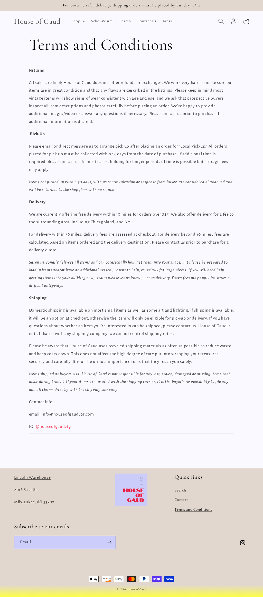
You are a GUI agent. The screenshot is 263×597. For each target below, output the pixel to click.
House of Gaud (136, 589)
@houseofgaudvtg (53, 426)
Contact (181, 500)
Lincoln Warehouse (32, 477)
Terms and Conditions (193, 510)
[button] (78, 21)
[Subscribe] (109, 542)
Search (180, 490)
